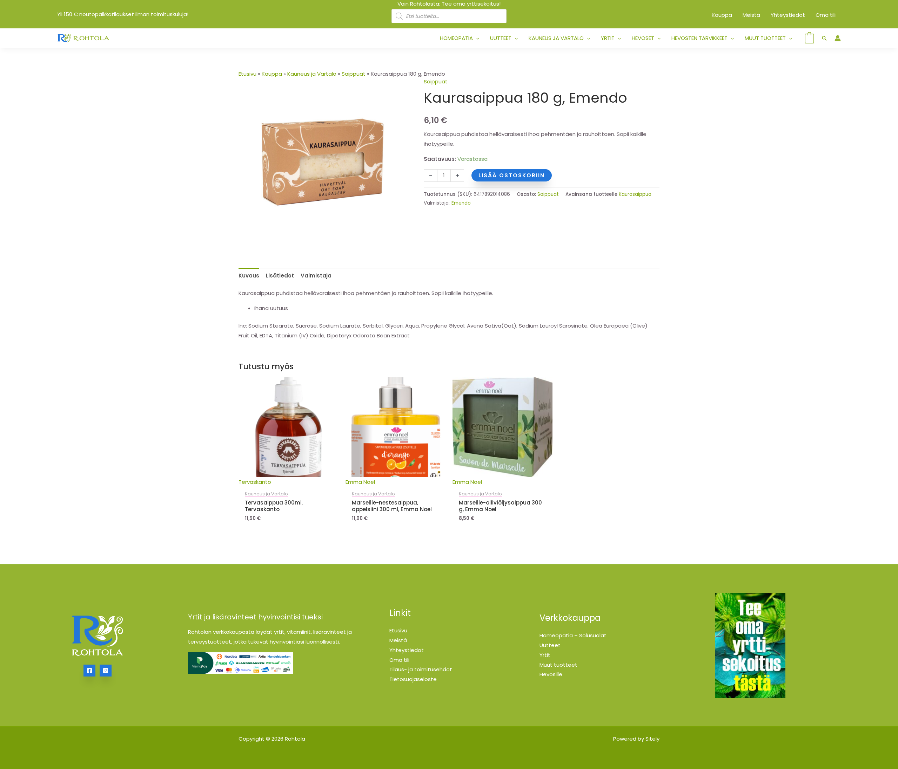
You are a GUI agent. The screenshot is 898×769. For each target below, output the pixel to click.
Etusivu (247, 73)
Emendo (461, 203)
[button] (476, 38)
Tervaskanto (255, 482)
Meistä (398, 640)
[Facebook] (89, 671)
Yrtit (545, 655)
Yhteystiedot (406, 650)
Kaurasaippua (635, 194)
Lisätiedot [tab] (280, 275)
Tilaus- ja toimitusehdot (420, 669)
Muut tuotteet (558, 664)
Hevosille (551, 674)
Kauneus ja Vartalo (311, 73)
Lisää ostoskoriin (511, 175)
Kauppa (272, 73)
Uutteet (550, 645)
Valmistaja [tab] (316, 275)
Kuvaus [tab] (249, 275)
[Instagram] (106, 671)
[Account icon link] (838, 38)
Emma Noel (360, 482)
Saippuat (354, 73)
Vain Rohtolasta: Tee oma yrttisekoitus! (449, 3)
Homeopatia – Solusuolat (573, 635)
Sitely (652, 738)
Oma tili (399, 660)
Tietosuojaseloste (413, 679)
